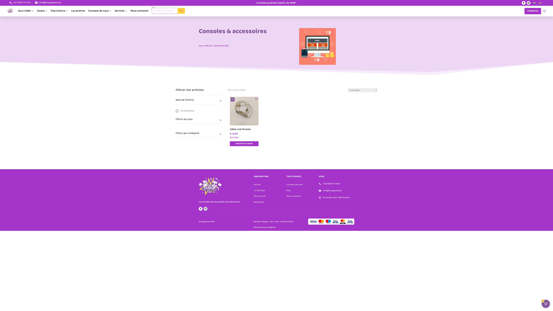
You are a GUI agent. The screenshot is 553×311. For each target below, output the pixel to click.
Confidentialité (286, 221)
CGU (277, 221)
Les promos (78, 10)
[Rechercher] (181, 11)
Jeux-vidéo (24, 10)
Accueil (257, 184)
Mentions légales (260, 221)
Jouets (41, 10)
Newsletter (259, 202)
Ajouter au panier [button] (244, 143)
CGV (271, 221)
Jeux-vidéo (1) (205, 46)
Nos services (260, 196)
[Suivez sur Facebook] (523, 3)
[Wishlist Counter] (544, 11)
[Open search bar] (153, 6)
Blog (288, 190)
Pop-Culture (58, 10)
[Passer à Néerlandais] (534, 3)
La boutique (259, 190)
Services (119, 10)
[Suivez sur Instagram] (528, 3)
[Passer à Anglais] (539, 3)
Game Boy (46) (221, 46)
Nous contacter (139, 10)
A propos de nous (98, 10)
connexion (532, 11)
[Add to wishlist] (256, 99)
